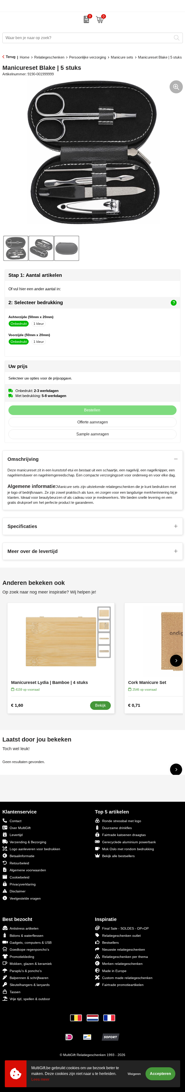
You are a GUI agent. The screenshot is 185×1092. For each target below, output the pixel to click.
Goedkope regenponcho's (29, 949)
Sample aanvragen (92, 434)
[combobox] (87, 38)
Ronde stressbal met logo (121, 821)
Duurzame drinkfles (117, 828)
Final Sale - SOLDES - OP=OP (125, 928)
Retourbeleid (19, 863)
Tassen (15, 992)
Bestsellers (110, 942)
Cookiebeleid (19, 877)
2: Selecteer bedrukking (35, 302)
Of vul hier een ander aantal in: (34, 289)
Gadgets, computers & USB (31, 942)
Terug (10, 57)
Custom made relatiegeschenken (127, 978)
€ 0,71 (134, 705)
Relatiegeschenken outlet (121, 936)
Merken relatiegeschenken (122, 964)
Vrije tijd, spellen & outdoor (30, 999)
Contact (15, 821)
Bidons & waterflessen (26, 936)
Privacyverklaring (23, 884)
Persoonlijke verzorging (87, 57)
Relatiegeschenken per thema (125, 957)
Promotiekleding (22, 957)
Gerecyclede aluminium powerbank (129, 842)
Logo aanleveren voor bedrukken (35, 849)
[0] (85, 19)
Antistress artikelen (24, 928)
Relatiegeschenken (49, 57)
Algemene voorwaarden (28, 870)
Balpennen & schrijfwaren (29, 978)
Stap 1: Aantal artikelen (35, 275)
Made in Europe (114, 971)
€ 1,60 (17, 705)
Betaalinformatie (22, 856)
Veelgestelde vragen (25, 898)
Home (24, 57)
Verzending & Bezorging (28, 842)
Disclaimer (18, 891)
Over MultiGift (20, 828)
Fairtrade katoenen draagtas (124, 835)
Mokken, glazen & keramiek (31, 964)
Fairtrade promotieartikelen (123, 985)
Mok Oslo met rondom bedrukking (128, 849)
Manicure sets (122, 57)
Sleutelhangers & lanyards (30, 985)
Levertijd (16, 835)
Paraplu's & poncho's (26, 971)
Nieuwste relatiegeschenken (123, 949)
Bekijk (100, 705)
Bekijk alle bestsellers (118, 856)
